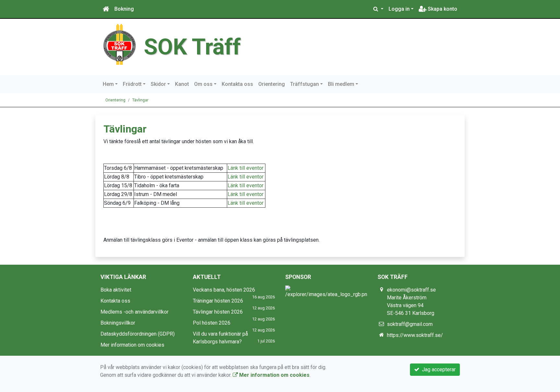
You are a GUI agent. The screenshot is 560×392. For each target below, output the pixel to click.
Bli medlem (341, 84)
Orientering (271, 84)
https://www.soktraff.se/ (415, 335)
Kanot (182, 84)
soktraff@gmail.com (410, 324)
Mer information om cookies (132, 345)
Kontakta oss (237, 84)
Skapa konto (441, 9)
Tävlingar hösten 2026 (218, 312)
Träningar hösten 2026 (218, 301)
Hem (108, 84)
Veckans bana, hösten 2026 (224, 290)
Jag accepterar (437, 369)
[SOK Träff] (119, 44)
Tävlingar (140, 100)
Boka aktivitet (115, 290)
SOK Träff (192, 47)
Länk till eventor (245, 168)
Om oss (203, 84)
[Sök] (378, 9)
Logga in (399, 9)
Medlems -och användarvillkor (134, 312)
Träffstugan (304, 84)
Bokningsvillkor (117, 323)
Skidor (158, 84)
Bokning (124, 9)
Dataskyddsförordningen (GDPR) (137, 334)
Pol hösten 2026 (211, 323)
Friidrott (132, 84)
